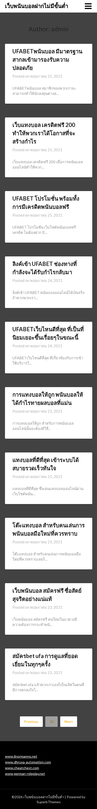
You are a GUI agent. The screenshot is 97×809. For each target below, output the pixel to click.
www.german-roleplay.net (25, 773)
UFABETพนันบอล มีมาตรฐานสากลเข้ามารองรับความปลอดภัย (47, 59)
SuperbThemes (49, 802)
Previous (31, 721)
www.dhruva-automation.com (28, 762)
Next (68, 721)
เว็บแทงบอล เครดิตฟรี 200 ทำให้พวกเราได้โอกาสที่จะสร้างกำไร (43, 133)
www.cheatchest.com (22, 768)
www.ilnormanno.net (21, 756)
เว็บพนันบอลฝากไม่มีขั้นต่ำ (36, 6)
